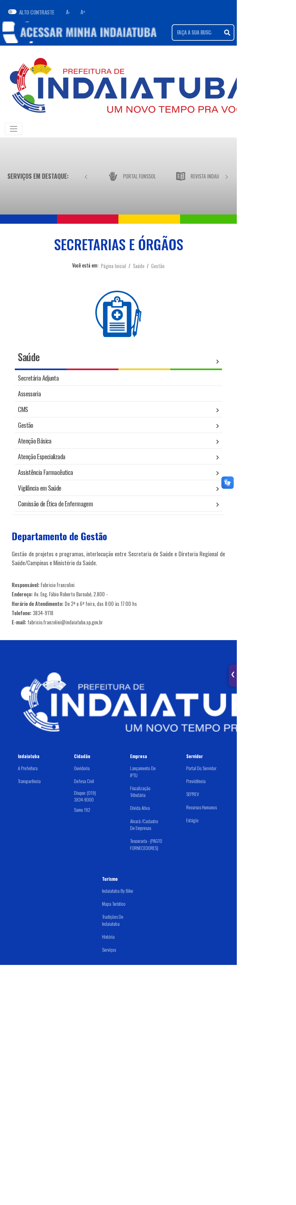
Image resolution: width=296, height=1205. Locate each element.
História (108, 936)
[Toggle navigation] (13, 129)
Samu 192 (82, 809)
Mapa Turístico (113, 903)
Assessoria (29, 393)
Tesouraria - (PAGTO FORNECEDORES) (146, 844)
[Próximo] (226, 176)
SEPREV (192, 793)
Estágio (192, 820)
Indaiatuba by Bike (117, 890)
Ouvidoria (82, 768)
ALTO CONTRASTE (37, 12)
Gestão (157, 266)
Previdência (196, 781)
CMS (23, 409)
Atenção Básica (34, 440)
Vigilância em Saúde (39, 487)
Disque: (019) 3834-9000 (85, 796)
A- (68, 12)
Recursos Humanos (201, 807)
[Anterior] (86, 176)
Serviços (109, 949)
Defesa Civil (84, 781)
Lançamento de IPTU (143, 771)
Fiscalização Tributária (140, 792)
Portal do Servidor (201, 768)
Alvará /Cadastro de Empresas (144, 824)
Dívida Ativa (140, 807)
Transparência (29, 781)
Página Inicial (113, 266)
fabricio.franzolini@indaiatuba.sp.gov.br (65, 622)
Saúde (138, 266)
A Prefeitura (28, 768)
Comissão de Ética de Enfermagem (55, 503)
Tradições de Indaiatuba (112, 920)
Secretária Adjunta (38, 377)
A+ (82, 12)
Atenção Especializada (41, 456)
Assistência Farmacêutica (45, 472)
